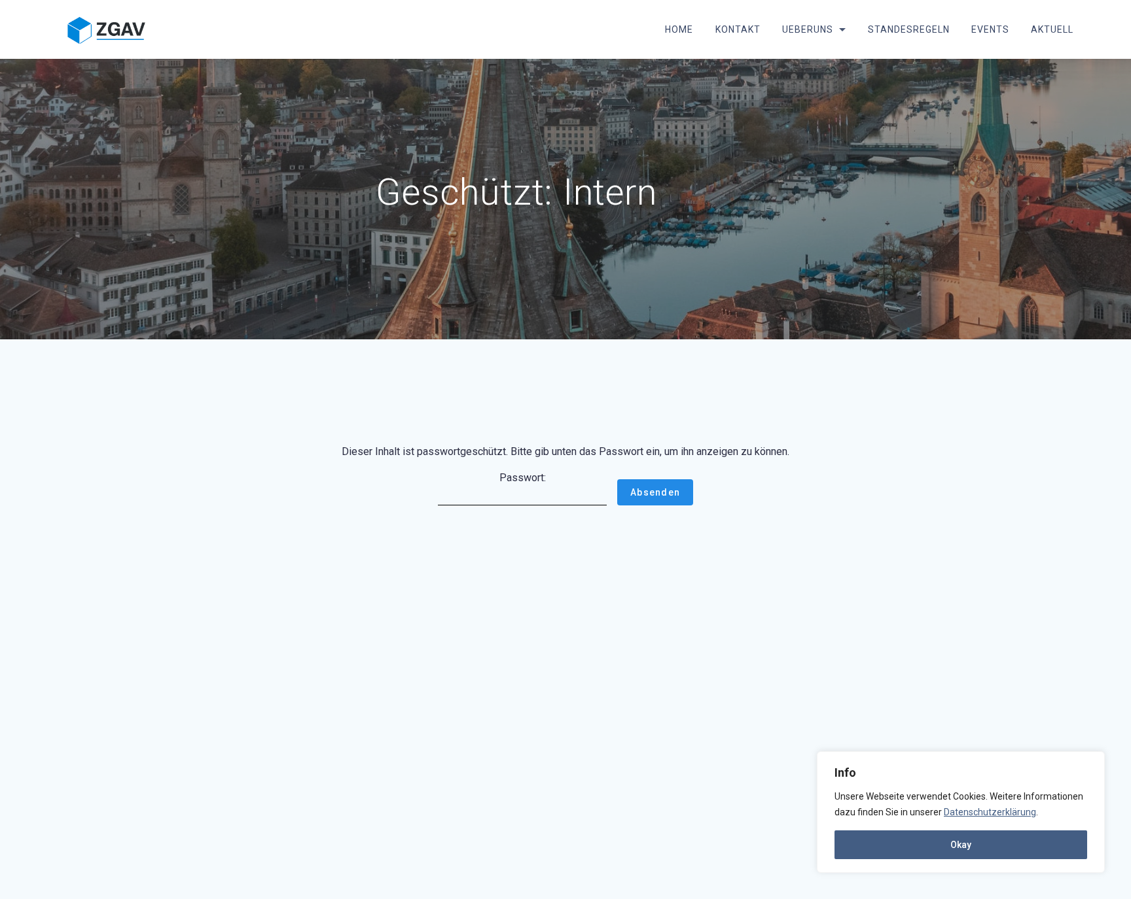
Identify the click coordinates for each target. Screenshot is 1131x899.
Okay (960, 845)
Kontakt (737, 29)
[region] (961, 812)
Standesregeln (909, 29)
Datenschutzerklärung (990, 812)
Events (990, 29)
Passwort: (522, 477)
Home (679, 29)
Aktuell (1052, 29)
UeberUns (807, 29)
